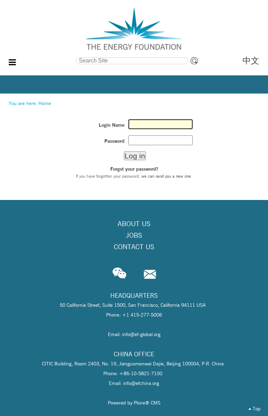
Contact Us (134, 247)
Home (44, 103)
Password (114, 141)
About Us (134, 224)
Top (256, 409)
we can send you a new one (166, 176)
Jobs (134, 235)
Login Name (112, 125)
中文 (251, 60)
